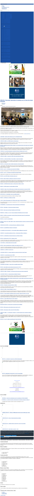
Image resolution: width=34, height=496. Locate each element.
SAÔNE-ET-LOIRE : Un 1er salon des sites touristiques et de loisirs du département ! (13, 259)
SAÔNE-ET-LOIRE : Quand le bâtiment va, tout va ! (8, 289)
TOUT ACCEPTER (8, 435)
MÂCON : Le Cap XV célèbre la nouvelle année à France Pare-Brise (10, 319)
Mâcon (3, 5)
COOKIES (2, 436)
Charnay (3, 6)
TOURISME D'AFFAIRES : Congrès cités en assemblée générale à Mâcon (11, 264)
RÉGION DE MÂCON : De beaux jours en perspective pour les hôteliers (11, 304)
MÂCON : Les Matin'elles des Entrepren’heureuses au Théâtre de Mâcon (11, 235)
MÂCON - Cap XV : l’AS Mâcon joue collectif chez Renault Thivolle (10, 172)
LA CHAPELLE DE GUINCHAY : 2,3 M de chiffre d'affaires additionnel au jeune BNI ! (13, 230)
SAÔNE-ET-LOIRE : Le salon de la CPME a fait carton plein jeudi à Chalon (12, 156)
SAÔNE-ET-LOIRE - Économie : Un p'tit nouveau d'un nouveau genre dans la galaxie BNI (14, 271)
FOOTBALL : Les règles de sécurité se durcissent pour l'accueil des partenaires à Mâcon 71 (16, 399)
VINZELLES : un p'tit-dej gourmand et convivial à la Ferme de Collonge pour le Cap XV (13, 151)
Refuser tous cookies (10, 490)
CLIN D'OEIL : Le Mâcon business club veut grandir (8, 242)
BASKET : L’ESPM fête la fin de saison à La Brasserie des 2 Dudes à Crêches (12, 183)
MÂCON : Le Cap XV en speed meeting (6, 218)
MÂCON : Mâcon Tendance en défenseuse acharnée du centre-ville (10, 178)
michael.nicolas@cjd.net (27, 133)
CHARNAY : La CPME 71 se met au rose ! (6, 249)
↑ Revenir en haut (2, 495)
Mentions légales (4, 493)
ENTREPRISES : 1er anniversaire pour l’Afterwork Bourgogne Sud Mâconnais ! (12, 204)
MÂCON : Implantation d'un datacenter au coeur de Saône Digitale (12, 373)
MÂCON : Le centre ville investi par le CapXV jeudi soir (8, 298)
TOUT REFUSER (14, 435)
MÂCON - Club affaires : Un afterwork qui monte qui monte (9, 207)
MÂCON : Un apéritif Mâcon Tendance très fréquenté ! (8, 227)
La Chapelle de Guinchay (5, 7)
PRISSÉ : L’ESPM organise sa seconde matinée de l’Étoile (9, 186)
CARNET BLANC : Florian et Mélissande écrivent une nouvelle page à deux (16, 412)
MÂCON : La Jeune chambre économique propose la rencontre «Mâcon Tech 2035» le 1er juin (14, 293)
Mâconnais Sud (4, 8)
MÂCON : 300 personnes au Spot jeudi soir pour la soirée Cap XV (10, 307)
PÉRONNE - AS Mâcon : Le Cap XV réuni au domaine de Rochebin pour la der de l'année (14, 212)
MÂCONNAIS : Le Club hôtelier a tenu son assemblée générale (9, 194)
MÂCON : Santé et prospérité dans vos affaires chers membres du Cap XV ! (11, 245)
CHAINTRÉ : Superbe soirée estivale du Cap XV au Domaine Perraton (11, 136)
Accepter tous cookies (3, 490)
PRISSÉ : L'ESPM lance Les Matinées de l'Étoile (7, 197)
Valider (14, 490)
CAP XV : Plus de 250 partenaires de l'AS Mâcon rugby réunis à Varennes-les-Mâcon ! (13, 200)
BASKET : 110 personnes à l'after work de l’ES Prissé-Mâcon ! (9, 309)
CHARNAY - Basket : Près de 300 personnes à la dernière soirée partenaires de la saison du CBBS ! (15, 189)
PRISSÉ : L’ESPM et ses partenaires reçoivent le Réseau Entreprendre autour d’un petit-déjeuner (15, 215)
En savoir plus (27, 433)
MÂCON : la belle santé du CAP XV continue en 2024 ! (8, 238)
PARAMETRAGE (3, 435)
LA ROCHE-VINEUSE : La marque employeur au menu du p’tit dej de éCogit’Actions (13, 252)
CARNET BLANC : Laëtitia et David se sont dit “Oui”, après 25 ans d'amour (14, 423)
